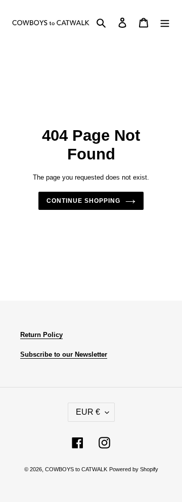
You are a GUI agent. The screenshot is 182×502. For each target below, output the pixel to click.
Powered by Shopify (133, 469)
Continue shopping (83, 200)
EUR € (88, 412)
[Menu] (164, 22)
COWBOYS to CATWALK (76, 469)
